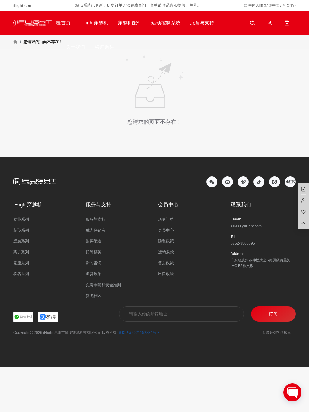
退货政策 (93, 273)
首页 (66, 22)
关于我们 (75, 46)
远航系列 (21, 241)
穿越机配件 (130, 22)
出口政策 (166, 273)
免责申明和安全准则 (103, 285)
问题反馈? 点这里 (277, 333)
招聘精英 (93, 252)
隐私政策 (166, 241)
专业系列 (21, 219)
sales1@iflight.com (246, 226)
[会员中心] (270, 23)
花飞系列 (21, 230)
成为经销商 (95, 230)
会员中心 (166, 230)
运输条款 (166, 252)
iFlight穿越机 (94, 22)
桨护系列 (21, 252)
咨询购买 (104, 46)
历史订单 (166, 219)
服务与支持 (202, 22)
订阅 (273, 314)
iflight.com (23, 5)
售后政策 (166, 263)
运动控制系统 (165, 22)
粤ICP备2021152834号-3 (139, 333)
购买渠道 (93, 241)
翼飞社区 (93, 295)
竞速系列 (21, 263)
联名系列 (21, 273)
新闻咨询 (93, 263)
